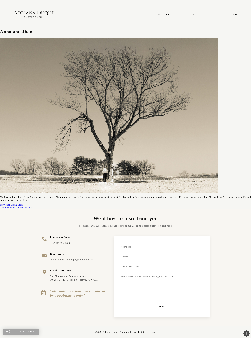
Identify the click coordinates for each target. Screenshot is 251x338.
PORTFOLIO (165, 14)
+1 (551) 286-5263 (60, 243)
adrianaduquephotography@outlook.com (71, 259)
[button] (21, 332)
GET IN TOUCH (228, 14)
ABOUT (195, 14)
